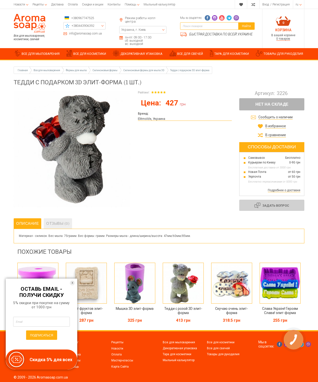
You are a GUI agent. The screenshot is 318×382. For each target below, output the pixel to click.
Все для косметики (221, 342)
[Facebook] (207, 18)
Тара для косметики (177, 354)
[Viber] (236, 18)
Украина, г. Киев (133, 30)
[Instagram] (214, 18)
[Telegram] (229, 18)
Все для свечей (218, 348)
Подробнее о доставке (284, 190)
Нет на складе (271, 104)
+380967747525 (82, 18)
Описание (27, 223)
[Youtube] (222, 18)
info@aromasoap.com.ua (85, 33)
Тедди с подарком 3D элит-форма (189, 70)
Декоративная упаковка (180, 348)
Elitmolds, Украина (151, 119)
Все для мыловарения (179, 342)
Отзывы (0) (58, 223)
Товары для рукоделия (223, 354)
